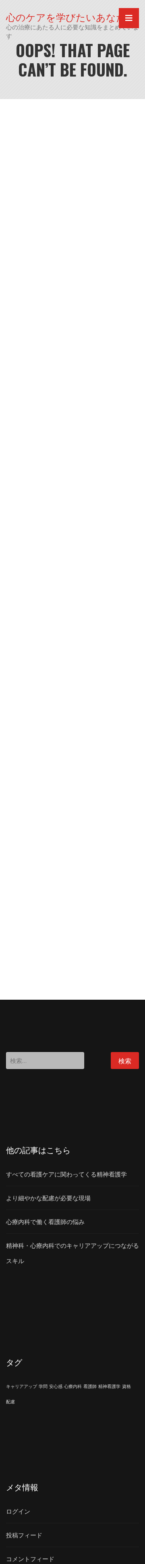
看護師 (90, 1386)
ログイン (18, 1511)
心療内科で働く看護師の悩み (45, 1222)
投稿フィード (24, 1535)
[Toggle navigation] (129, 18)
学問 (43, 1386)
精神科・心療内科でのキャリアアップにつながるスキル (72, 1253)
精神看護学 (109, 1386)
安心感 (55, 1386)
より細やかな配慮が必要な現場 (48, 1198)
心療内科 (73, 1386)
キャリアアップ (21, 1386)
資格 (126, 1386)
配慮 (10, 1401)
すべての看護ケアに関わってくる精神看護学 (66, 1174)
